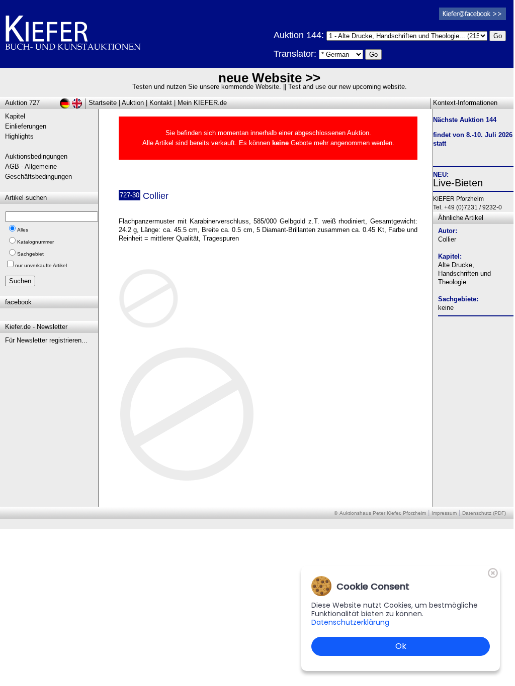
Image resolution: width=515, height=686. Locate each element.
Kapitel (15, 116)
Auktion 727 (22, 102)
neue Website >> (269, 77)
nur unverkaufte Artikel (41, 265)
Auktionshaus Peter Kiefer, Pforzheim (382, 513)
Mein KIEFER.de (202, 102)
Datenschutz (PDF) (484, 513)
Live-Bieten (458, 182)
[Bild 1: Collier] (153, 302)
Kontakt (160, 102)
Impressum (444, 513)
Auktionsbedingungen (36, 156)
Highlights (19, 136)
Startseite (103, 102)
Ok (400, 646)
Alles (22, 230)
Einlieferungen (25, 126)
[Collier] (187, 480)
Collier (447, 239)
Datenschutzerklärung (350, 622)
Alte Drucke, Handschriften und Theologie (464, 273)
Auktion (133, 102)
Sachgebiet (30, 254)
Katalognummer (35, 242)
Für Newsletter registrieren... (46, 340)
